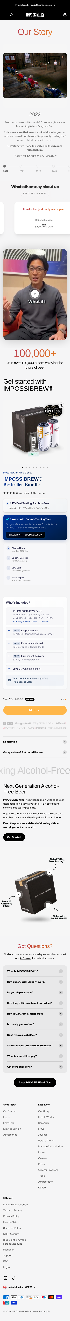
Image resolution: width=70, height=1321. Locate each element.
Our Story (43, 1111)
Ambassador (45, 1181)
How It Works (46, 1117)
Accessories (10, 1134)
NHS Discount (11, 1233)
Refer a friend (46, 1140)
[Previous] (3, 5)
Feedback (8, 1249)
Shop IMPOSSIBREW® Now (35, 1082)
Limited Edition (12, 1128)
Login (6, 1267)
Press (41, 1164)
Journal (42, 1134)
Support (8, 1255)
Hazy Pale (8, 1122)
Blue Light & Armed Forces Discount (14, 1241)
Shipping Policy (12, 1228)
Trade (41, 1175)
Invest (41, 1152)
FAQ (5, 1261)
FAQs (41, 1128)
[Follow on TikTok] (14, 1278)
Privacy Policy (11, 1216)
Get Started (14, 837)
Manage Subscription (50, 1146)
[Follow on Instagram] (5, 1278)
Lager (6, 1117)
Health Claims (11, 1222)
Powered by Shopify (40, 1311)
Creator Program (48, 1169)
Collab (42, 1187)
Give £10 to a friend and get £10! (35, 5)
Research (43, 1122)
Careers (42, 1158)
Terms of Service (12, 1210)
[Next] (66, 5)
